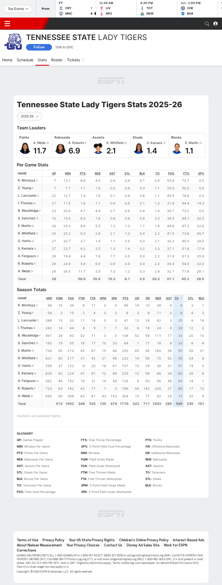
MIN (68, 173)
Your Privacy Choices (83, 545)
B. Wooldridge (28, 211)
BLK (142, 173)
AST (112, 173)
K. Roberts (25, 263)
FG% (171, 173)
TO (157, 173)
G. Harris (24, 241)
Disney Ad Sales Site (143, 545)
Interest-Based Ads (188, 540)
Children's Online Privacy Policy (144, 540)
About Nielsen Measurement (39, 545)
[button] (207, 24)
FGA (71, 298)
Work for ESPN (175, 545)
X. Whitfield (26, 233)
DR (148, 298)
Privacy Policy (53, 540)
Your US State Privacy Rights (92, 540)
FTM (82, 298)
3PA (114, 298)
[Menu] (7, 24)
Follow (39, 47)
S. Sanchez (26, 218)
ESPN (29, 23)
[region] (123, 226)
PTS (83, 173)
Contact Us (113, 545)
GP (54, 173)
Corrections (26, 550)
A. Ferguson (27, 256)
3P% (201, 173)
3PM (103, 298)
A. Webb (24, 271)
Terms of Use (27, 540)
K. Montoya (26, 180)
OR (137, 298)
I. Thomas (25, 203)
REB (97, 173)
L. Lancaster (27, 195)
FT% (186, 173)
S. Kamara (25, 248)
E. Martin (24, 226)
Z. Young (24, 188)
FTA (93, 298)
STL (127, 173)
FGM (59, 298)
